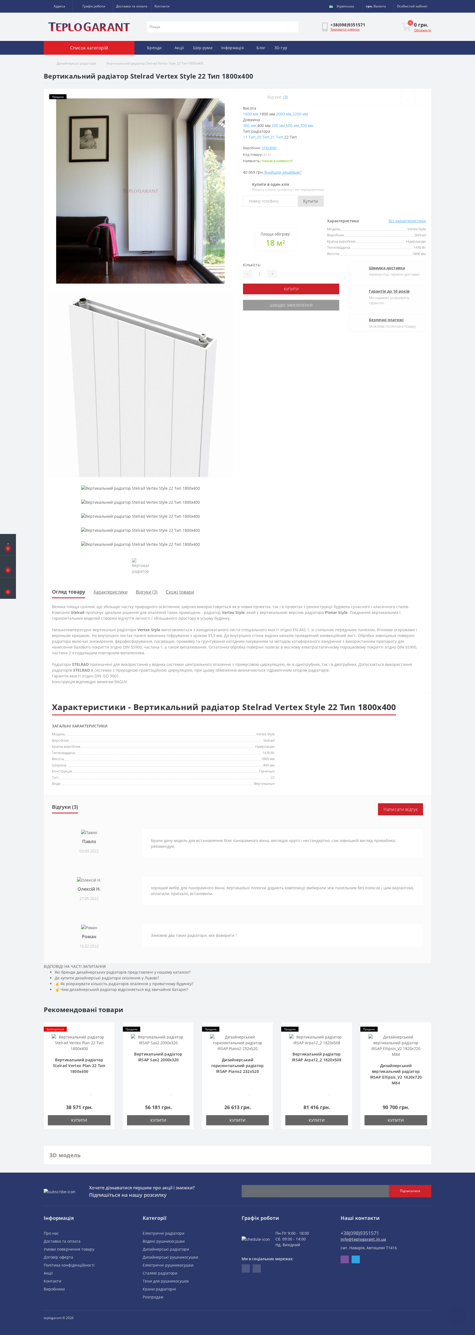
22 (273, 777)
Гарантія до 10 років (389, 291)
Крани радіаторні (159, 1289)
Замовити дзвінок (345, 29)
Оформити (422, 30)
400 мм (269, 765)
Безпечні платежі (386, 319)
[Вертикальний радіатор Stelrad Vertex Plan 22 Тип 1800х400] (79, 1042)
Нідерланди (265, 746)
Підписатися (410, 1191)
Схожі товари (180, 592)
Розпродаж (153, 1297)
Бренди (154, 47)
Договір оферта (58, 1257)
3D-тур (281, 47)
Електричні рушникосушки (168, 1265)
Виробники (54, 1289)
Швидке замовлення (291, 305)
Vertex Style (265, 734)
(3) (285, 96)
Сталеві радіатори (160, 1273)
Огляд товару (68, 591)
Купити (310, 201)
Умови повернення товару (69, 1249)
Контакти (162, 6)
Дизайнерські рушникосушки (170, 1257)
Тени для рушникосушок (166, 1281)
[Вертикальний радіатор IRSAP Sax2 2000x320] (158, 1039)
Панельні (267, 771)
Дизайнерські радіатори (76, 63)
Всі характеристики (407, 220)
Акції (179, 47)
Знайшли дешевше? (283, 172)
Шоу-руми (202, 47)
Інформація (232, 47)
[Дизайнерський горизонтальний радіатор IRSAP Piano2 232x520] (237, 1042)
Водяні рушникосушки (164, 1241)
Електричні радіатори (163, 1233)
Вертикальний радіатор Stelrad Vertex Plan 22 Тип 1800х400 (79, 1065)
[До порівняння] (423, 97)
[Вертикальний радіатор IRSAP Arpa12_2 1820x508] (316, 1039)
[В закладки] (408, 97)
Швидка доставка (387, 267)
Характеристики (110, 592)
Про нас (51, 1233)
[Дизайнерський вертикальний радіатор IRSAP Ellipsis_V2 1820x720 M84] (395, 1045)
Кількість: (252, 264)
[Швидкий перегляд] (108, 1045)
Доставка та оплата (131, 6)
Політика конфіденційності (69, 1265)
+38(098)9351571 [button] (360, 1233)
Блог (260, 47)
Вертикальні (264, 783)
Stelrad (269, 147)
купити (291, 289)
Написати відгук (400, 809)
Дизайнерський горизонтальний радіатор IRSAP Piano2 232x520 (237, 1065)
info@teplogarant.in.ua (363, 1239)
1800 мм (268, 758)
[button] (58, 6)
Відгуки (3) (147, 592)
